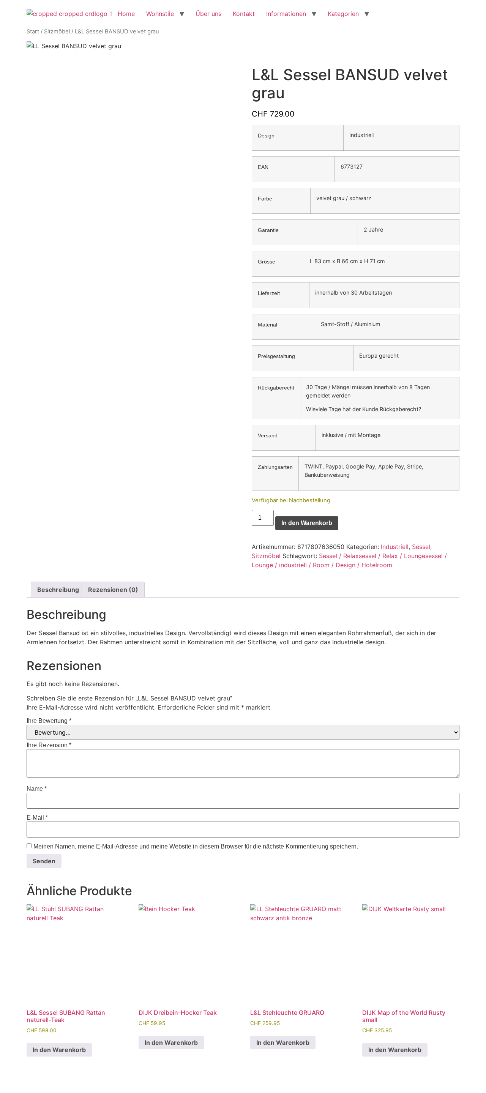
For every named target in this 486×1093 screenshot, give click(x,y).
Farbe (265, 198)
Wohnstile (160, 13)
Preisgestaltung (276, 356)
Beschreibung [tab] (58, 589)
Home (126, 13)
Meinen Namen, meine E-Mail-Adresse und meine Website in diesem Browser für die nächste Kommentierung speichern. (195, 847)
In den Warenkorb (306, 523)
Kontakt (244, 13)
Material (267, 324)
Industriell (395, 546)
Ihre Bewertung (49, 721)
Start (33, 31)
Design (266, 135)
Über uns (208, 13)
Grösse (266, 261)
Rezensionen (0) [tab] (113, 589)
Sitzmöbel (57, 31)
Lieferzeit (269, 293)
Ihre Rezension (49, 745)
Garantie (268, 230)
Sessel (421, 546)
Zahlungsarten (275, 467)
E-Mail (37, 818)
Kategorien (343, 13)
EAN (263, 167)
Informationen (286, 13)
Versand (268, 435)
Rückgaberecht (276, 387)
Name (37, 789)
